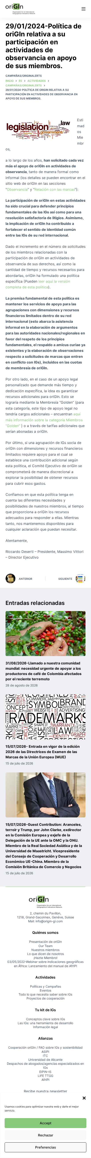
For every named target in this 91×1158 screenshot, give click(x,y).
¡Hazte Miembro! (45, 958)
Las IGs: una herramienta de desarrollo (45, 1023)
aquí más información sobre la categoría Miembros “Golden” (44, 420)
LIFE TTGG (45, 1076)
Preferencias (45, 1147)
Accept (45, 1123)
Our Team (45, 946)
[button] (84, 1098)
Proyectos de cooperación (45, 998)
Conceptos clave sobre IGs (45, 1019)
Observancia (17, 189)
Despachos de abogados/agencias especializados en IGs (45, 1065)
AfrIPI (45, 1080)
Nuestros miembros (45, 950)
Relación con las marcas (54, 189)
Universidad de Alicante (45, 1059)
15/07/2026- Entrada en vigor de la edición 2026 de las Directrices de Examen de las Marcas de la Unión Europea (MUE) (43, 751)
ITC (45, 1055)
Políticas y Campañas (45, 986)
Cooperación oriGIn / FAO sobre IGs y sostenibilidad (45, 1047)
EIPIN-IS (45, 1072)
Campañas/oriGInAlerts (24, 75)
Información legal (45, 1027)
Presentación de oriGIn (45, 942)
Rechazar (45, 1135)
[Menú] (83, 9)
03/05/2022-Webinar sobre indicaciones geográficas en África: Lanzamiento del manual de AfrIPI (45, 964)
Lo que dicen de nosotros (45, 954)
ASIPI (45, 1052)
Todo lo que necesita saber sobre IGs (45, 994)
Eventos (45, 990)
